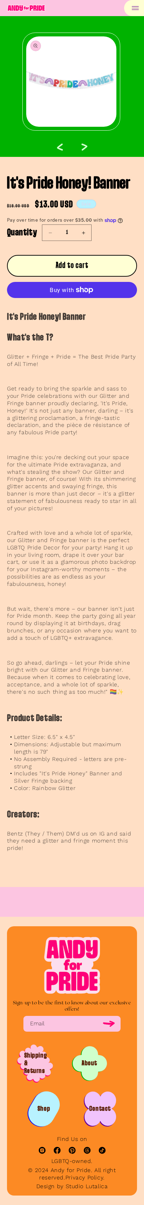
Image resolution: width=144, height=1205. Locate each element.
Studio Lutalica (87, 1186)
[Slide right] (84, 147)
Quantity (22, 233)
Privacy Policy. (85, 1177)
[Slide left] (59, 147)
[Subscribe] (109, 1024)
